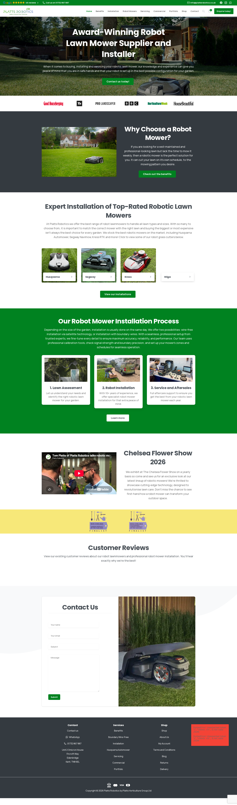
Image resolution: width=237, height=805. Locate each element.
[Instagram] (225, 3)
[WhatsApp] (230, 3)
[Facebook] (221, 3)
